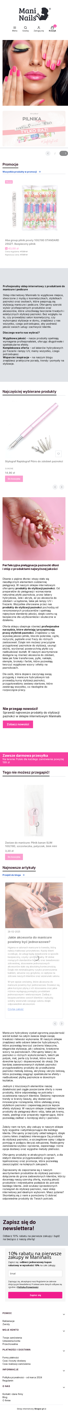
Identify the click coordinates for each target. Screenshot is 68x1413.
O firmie (7, 1400)
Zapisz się (35, 1295)
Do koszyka (14, 478)
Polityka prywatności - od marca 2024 (22, 1377)
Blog (5, 1397)
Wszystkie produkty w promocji (20, 171)
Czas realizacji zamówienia (17, 1364)
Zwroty (6, 1324)
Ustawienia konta (11, 1341)
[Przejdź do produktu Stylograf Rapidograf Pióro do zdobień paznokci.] (34, 429)
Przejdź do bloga (12, 875)
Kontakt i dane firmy (13, 1394)
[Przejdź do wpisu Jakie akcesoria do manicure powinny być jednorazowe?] (34, 905)
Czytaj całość (16, 1009)
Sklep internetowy (30, 1409)
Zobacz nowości (18, 724)
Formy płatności (11, 1357)
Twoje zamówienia (12, 1337)
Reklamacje (9, 1321)
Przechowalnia (10, 1344)
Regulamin (8, 1380)
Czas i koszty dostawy (14, 1360)
